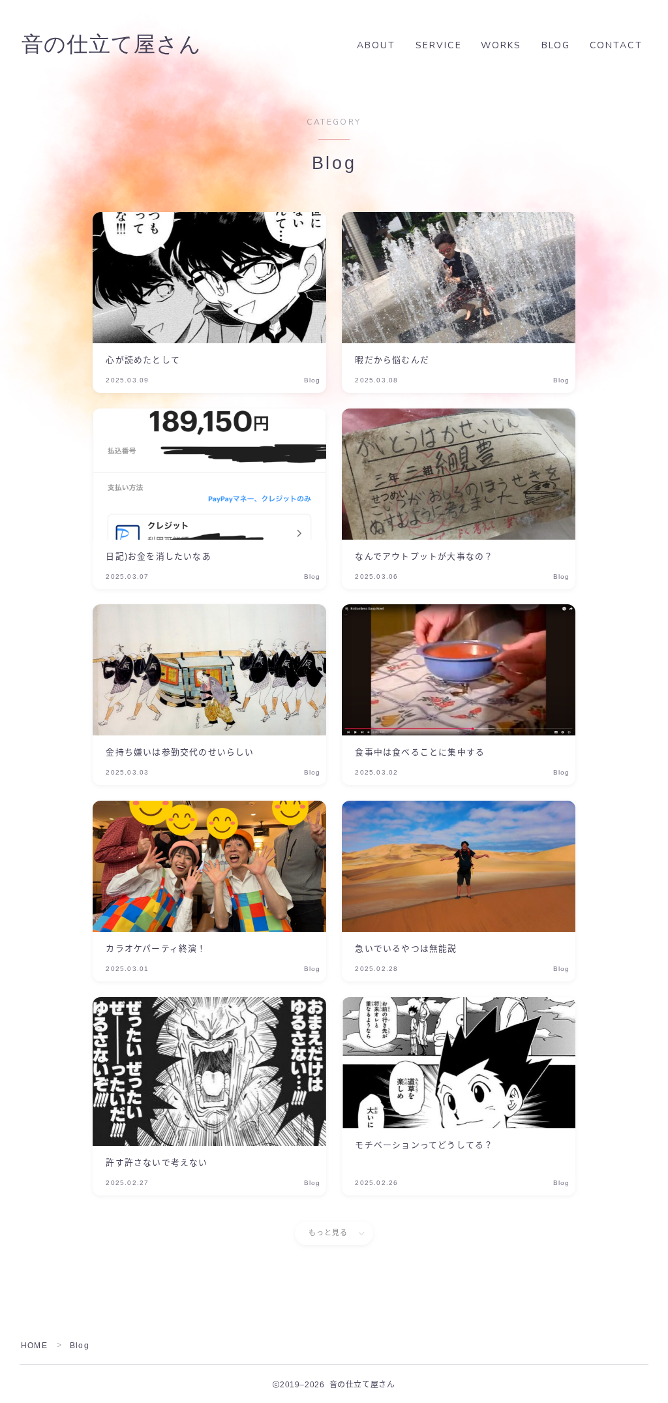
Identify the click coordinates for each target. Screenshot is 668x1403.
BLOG (555, 45)
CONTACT (616, 45)
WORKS (501, 45)
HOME (34, 1345)
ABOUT (376, 45)
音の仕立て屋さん (112, 45)
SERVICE (439, 45)
